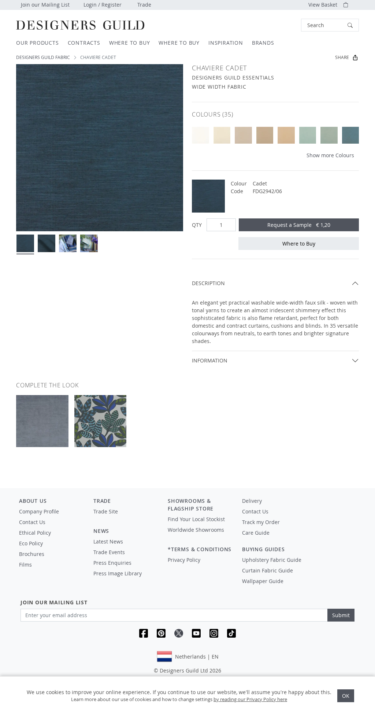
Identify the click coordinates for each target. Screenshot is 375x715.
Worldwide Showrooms (196, 529)
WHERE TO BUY (129, 42)
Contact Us (32, 522)
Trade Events (109, 552)
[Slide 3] (68, 243)
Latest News (108, 541)
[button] (330, 25)
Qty (197, 224)
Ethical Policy (35, 532)
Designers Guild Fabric (43, 57)
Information (209, 360)
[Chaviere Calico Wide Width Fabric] (286, 135)
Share (342, 57)
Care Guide (256, 532)
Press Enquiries (112, 562)
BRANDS (263, 42)
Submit (341, 615)
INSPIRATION (225, 42)
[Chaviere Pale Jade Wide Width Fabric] (329, 135)
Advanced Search (284, 25)
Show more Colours (330, 155)
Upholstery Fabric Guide (271, 559)
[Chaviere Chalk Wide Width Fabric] (200, 135)
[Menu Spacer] (125, 518)
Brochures (31, 553)
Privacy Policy (184, 559)
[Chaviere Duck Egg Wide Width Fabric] (350, 135)
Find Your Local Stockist (196, 519)
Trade (144, 4)
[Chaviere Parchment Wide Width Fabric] (243, 135)
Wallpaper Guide (262, 581)
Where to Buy (298, 243)
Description (208, 283)
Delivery (252, 500)
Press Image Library (117, 573)
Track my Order (261, 522)
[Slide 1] (25, 243)
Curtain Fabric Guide (267, 570)
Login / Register (102, 4)
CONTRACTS (84, 42)
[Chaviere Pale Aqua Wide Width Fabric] (307, 135)
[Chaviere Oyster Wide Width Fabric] (222, 135)
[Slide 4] (89, 243)
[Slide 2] (46, 243)
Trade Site (105, 511)
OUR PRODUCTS (37, 42)
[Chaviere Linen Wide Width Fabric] (265, 135)
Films (25, 564)
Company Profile (39, 511)
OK (345, 695)
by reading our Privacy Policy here (250, 699)
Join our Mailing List (45, 4)
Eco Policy (31, 543)
